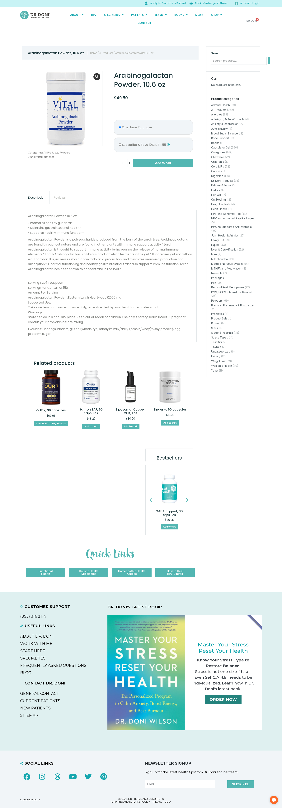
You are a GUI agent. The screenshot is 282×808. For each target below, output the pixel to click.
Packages (217, 278)
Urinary (215, 356)
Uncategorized (220, 351)
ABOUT (75, 15)
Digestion (217, 176)
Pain (214, 282)
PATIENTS (137, 15)
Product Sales (220, 318)
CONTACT (144, 23)
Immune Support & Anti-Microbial (231, 227)
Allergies (216, 114)
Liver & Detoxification (224, 249)
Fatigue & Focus (221, 185)
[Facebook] (27, 776)
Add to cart (163, 163)
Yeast (214, 370)
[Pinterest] (103, 776)
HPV (93, 15)
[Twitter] (88, 776)
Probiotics (217, 313)
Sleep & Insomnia (222, 332)
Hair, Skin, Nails (220, 204)
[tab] (36, 197)
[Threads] (57, 776)
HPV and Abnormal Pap (226, 213)
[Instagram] (42, 776)
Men (214, 254)
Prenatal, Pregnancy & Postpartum (232, 305)
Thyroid (216, 346)
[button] (96, 76)
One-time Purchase (136, 127)
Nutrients (216, 273)
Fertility (215, 190)
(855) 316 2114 (33, 616)
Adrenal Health (220, 105)
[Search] (269, 61)
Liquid (215, 244)
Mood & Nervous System (227, 263)
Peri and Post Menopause (227, 287)
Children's (217, 161)
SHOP (215, 15)
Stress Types (219, 337)
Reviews (60, 197)
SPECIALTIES (112, 15)
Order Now (223, 699)
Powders (64, 152)
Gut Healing (218, 199)
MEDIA (199, 15)
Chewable (217, 157)
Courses (216, 171)
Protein (215, 323)
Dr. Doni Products (222, 180)
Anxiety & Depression (224, 124)
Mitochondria (219, 259)
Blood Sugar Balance (224, 133)
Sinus (214, 328)
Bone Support (220, 138)
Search (215, 53)
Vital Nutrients (45, 156)
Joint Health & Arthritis (225, 235)
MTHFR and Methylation (226, 268)
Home (93, 53)
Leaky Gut (217, 240)
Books (179, 15)
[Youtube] (73, 776)
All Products (106, 53)
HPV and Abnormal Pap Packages (232, 218)
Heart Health (219, 209)
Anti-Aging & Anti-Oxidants (227, 119)
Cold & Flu (217, 166)
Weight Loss (219, 361)
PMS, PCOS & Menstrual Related (231, 292)
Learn (159, 15)
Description (36, 197)
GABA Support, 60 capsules (169, 513)
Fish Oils (216, 194)
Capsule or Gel (220, 147)
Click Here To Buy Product (51, 423)
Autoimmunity (219, 128)
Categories (218, 152)
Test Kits (216, 342)
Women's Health (221, 365)
